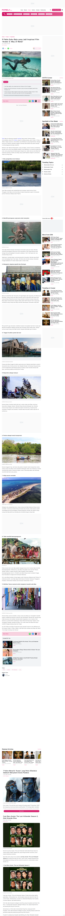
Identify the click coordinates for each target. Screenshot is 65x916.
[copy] (39, 101)
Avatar (15, 140)
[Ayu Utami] (3, 675)
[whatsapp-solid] (30, 101)
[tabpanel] (21, 91)
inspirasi (19, 138)
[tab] (6, 82)
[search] (50, 10)
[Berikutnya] (41, 740)
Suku (3, 138)
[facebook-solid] (33, 101)
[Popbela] (7, 10)
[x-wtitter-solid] (36, 101)
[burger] (62, 10)
